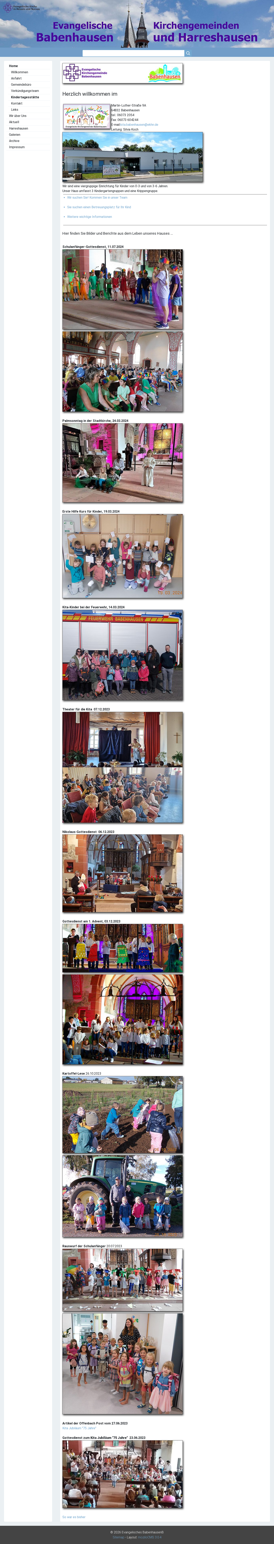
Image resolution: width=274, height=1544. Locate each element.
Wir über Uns (17, 116)
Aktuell (14, 122)
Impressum (17, 147)
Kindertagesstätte (25, 97)
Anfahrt (16, 78)
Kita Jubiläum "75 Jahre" (79, 1428)
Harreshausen (18, 128)
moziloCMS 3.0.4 (149, 1537)
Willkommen (19, 72)
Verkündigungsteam (25, 91)
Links (14, 110)
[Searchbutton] (188, 53)
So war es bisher (73, 1517)
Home (13, 66)
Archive (14, 141)
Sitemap (118, 1537)
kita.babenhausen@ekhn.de (139, 125)
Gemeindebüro (21, 85)
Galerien (14, 135)
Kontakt (16, 103)
